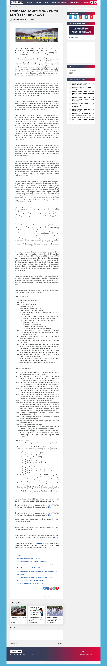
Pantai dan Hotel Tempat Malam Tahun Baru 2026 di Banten (34, 580)
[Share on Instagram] (51, 588)
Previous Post (14, 643)
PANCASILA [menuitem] (28, 2)
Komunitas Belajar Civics (86, 654)
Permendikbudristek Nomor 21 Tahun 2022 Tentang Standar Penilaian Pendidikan (83, 119)
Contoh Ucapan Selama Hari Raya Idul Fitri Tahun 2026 (36, 619)
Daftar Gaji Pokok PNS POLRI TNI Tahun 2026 (30, 583)
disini (49, 515)
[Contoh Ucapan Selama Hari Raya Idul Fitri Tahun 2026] (36, 611)
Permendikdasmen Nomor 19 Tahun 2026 (28, 558)
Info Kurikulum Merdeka (74, 37)
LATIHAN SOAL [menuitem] (74, 2)
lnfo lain (15, 6)
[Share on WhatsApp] (54, 588)
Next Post (60, 643)
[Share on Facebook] (47, 588)
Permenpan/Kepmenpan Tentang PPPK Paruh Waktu (32, 561)
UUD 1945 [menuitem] (38, 2)
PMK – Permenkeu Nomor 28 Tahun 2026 (28, 568)
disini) (49, 507)
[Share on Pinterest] (57, 588)
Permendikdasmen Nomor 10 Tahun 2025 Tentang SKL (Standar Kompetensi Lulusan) (83, 93)
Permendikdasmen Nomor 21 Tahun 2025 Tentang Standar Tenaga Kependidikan (83, 99)
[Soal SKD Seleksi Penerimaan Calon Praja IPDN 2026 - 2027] (55, 611)
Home (11, 6)
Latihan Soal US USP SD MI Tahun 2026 (18, 618)
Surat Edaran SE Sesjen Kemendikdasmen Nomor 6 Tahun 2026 (35, 564)
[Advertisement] (81, 52)
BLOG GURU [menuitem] (86, 2)
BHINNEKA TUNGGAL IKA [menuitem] (59, 2)
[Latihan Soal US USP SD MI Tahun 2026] (18, 611)
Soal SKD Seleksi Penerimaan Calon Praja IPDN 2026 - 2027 (54, 619)
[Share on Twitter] (44, 588)
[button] (91, 2)
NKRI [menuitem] (46, 2)
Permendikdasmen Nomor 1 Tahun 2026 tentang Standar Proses (35, 577)
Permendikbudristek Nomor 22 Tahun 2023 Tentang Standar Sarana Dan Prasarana (83, 105)
